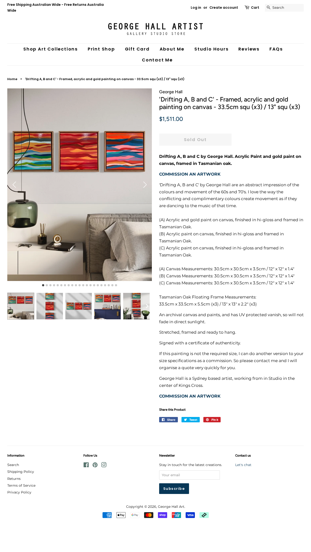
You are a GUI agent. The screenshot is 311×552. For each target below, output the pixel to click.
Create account (223, 7)
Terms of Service (21, 485)
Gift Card (137, 49)
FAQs (276, 49)
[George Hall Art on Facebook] (86, 466)
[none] (147, 306)
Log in (196, 7)
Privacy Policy (19, 492)
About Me (172, 49)
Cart (255, 7)
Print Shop (101, 49)
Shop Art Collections (50, 49)
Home (12, 79)
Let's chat (243, 465)
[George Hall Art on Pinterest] (95, 466)
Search (13, 465)
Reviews (248, 49)
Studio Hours (211, 49)
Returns (14, 478)
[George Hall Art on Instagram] (103, 466)
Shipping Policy (20, 471)
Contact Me (157, 60)
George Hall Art (171, 506)
